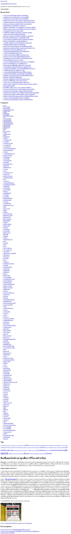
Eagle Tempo (6, 113)
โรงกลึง (44, 453)
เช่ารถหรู (5, 392)
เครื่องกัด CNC (6, 377)
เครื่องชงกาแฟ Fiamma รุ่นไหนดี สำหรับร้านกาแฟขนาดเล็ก (17, 24)
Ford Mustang (6, 114)
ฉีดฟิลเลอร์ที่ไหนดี (7, 198)
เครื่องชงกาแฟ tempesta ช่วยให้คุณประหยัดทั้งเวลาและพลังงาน (18, 36)
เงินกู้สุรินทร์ (6, 387)
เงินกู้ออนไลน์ (6, 389)
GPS (4, 117)
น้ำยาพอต (5, 243)
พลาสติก (7, 450)
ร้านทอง (5, 310)
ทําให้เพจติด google (7, 239)
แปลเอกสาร (6, 420)
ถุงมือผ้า (38, 447)
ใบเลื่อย (5, 433)
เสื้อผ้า (4, 408)
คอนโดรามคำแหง (7, 176)
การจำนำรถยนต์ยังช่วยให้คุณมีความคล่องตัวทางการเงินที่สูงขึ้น (18, 61)
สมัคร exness (6, 337)
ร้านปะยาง (5, 313)
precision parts (6, 127)
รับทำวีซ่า (5, 298)
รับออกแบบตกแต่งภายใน (9, 303)
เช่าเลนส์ (5, 394)
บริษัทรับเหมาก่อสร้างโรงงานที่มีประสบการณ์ (14, 49)
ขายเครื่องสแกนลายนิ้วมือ (53, 445)
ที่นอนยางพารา (7, 232)
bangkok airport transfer (8, 109)
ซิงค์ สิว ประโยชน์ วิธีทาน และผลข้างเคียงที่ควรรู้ (15, 41)
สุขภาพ (5, 356)
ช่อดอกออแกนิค (7, 200)
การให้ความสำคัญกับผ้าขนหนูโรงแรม (12, 53)
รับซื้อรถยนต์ (6, 289)
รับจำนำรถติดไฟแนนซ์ (8, 284)
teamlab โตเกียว (7, 134)
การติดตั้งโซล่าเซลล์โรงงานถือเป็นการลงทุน (14, 70)
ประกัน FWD (6, 268)
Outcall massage (6, 125)
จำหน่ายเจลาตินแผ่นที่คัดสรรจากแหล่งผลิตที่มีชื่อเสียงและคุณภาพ (19, 68)
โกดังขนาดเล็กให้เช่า (8, 423)
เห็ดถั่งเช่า (5, 413)
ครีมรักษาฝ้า (60, 445)
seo (4, 130)
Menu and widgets (4, 9)
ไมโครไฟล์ (48, 453)
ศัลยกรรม (5, 334)
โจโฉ (31, 453)
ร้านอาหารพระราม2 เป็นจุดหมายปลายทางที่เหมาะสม (16, 82)
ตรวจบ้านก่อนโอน (7, 213)
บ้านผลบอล (6, 262)
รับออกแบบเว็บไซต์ (7, 304)
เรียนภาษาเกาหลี (7, 402)
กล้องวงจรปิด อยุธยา (8, 150)
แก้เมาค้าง (5, 416)
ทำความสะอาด (47, 447)
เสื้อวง (4, 411)
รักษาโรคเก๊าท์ (21, 450)
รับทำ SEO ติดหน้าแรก (8, 292)
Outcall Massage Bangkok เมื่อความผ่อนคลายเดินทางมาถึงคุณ (18, 91)
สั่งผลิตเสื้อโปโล (7, 344)
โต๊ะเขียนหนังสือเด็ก (36, 453)
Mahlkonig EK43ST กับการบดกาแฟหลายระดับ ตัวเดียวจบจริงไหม (19, 20)
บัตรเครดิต (5, 258)
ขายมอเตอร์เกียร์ (7, 160)
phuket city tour (6, 126)
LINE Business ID (7, 120)
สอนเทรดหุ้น (6, 342)
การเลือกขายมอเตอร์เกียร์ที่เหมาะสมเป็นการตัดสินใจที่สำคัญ (18, 99)
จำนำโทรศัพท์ (6, 189)
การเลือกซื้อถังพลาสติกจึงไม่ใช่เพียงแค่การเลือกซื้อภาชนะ (17, 67)
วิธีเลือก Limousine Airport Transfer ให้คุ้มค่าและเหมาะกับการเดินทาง (19, 29)
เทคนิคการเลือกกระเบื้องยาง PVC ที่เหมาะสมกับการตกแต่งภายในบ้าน (20, 84)
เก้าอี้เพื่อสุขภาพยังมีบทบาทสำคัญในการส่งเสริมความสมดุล (17, 32)
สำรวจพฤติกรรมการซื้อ (9, 347)
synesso (5, 132)
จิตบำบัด (5, 191)
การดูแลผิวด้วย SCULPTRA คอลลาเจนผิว (13, 30)
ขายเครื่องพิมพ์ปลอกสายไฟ (44, 445)
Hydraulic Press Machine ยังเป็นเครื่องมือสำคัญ (14, 34)
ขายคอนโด (31, 445)
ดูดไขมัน (5, 212)
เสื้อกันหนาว (26, 453)
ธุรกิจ (4, 241)
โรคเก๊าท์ (40, 453)
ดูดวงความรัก (6, 208)
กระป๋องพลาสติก (7, 140)
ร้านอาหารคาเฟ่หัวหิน (8, 318)
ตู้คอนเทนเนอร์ (7, 217)
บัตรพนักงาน (6, 256)
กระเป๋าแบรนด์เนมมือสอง (9, 148)
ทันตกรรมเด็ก (6, 225)
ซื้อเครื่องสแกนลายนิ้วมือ (22, 447)
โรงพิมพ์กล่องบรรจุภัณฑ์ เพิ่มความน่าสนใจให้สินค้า (15, 18)
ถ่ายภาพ (42, 447)
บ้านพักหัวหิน (63, 447)
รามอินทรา (25, 450)
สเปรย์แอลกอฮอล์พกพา (9, 359)
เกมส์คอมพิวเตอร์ (7, 375)
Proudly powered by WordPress (7, 532)
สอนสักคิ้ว (5, 341)
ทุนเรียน (5, 237)
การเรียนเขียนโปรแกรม (9, 153)
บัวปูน (4, 260)
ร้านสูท (5, 315)
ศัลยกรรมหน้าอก (7, 335)
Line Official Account (8, 122)
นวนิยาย (55, 447)
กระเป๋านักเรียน (7, 145)
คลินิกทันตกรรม (7, 167)
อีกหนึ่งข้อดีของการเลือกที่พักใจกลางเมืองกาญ (14, 25)
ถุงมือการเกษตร (34, 447)
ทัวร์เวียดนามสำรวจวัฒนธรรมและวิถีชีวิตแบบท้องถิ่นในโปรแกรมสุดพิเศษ (21, 92)
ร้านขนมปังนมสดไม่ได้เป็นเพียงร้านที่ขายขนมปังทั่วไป (16, 51)
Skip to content (4, 1)
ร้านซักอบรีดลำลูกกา (8, 308)
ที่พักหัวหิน (52, 447)
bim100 (5, 112)
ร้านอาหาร (6, 317)
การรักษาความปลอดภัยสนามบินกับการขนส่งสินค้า (15, 15)
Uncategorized (6, 136)
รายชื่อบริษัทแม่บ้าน (8, 320)
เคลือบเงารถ (6, 385)
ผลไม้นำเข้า (6, 272)
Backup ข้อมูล (6, 108)
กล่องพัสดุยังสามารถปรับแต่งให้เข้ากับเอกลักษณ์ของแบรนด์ (17, 58)
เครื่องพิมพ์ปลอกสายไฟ (12, 453)
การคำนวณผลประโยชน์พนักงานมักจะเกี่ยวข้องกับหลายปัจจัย (18, 39)
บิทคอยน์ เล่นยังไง (7, 267)
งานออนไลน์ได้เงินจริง (8, 183)
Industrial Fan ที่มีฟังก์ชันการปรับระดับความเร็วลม (15, 80)
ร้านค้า (5, 306)
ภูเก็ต (11, 450)
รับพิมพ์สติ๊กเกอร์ (7, 301)
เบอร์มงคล (5, 399)
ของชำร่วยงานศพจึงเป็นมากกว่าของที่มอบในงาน (15, 63)
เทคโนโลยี (6, 397)
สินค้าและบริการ (7, 353)
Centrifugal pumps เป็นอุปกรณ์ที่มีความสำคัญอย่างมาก (16, 55)
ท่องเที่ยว (5, 222)
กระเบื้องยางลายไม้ (8, 143)
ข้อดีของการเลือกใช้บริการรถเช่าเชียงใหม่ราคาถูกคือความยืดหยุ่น (19, 27)
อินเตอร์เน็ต (6, 371)
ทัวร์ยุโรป (5, 227)
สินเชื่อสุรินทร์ (6, 354)
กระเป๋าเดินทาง (7, 146)
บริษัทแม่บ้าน (6, 255)
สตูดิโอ (36, 450)
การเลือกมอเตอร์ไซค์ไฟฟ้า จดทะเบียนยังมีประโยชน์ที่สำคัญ (17, 73)
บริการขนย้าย (59, 447)
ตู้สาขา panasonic (7, 219)
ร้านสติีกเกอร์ (29, 450)
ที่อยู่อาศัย (5, 236)
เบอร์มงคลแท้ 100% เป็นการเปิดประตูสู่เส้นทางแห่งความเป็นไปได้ (19, 94)
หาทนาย (5, 366)
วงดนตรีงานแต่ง (7, 327)
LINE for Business (7, 121)
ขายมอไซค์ (6, 162)
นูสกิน (4, 244)
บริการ (5, 246)
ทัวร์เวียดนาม (6, 229)
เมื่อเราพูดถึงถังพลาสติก (9, 85)
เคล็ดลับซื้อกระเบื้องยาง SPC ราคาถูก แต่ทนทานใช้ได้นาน (17, 87)
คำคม (4, 179)
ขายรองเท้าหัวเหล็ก (36, 445)
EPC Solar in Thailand (10, 445)
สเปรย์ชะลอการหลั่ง (8, 358)
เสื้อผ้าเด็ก (5, 409)
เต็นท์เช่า (5, 396)
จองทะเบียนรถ (6, 188)
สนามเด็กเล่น (41, 450)
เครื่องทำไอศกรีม (7, 378)
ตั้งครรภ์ (30, 447)
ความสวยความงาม (8, 172)
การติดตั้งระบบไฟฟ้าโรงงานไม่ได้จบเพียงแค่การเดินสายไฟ (17, 42)
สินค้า (4, 349)
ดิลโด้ (4, 207)
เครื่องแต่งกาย (6, 383)
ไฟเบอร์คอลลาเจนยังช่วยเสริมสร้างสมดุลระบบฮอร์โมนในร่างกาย (19, 48)
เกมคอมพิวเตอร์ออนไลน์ (57, 450)
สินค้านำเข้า (6, 351)
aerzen (4, 105)
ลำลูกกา (33, 450)
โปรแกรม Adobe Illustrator (9, 425)
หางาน (5, 365)
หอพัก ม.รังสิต (6, 361)
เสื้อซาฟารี (5, 406)
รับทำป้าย (5, 296)
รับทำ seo (5, 291)
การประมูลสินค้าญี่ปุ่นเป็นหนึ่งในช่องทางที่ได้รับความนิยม (17, 72)
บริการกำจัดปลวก (7, 248)
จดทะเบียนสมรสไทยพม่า (9, 184)
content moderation (4, 445)
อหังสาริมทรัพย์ (7, 370)
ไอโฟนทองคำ (6, 437)
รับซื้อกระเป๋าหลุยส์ (7, 287)
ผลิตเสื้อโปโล (6, 270)
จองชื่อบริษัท (6, 186)
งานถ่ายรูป (63, 445)
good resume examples (8, 116)
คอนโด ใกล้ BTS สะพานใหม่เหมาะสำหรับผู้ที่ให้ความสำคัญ (17, 46)
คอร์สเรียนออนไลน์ (8, 177)
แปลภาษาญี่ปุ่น (7, 418)
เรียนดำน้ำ (5, 401)
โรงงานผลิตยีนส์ (7, 426)
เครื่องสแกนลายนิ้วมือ (19, 453)
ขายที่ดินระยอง (7, 157)
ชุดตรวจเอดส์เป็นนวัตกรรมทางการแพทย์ (13, 60)
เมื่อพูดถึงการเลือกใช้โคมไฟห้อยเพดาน (12, 77)
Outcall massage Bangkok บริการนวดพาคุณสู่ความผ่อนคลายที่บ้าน (19, 89)
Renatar (5, 128)
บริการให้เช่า (6, 251)
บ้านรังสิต (5, 265)
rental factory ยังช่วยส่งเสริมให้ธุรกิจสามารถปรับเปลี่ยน (16, 97)
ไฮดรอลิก (5, 438)
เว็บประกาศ (6, 404)
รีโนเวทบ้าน (6, 322)
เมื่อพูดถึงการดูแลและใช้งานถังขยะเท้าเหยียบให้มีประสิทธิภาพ (18, 75)
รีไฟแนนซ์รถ (6, 323)
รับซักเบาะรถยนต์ (7, 286)
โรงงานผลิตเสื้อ (7, 428)
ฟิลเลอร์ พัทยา (6, 275)
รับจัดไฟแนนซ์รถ (7, 282)
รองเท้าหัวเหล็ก (15, 450)
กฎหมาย (5, 138)
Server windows (6, 131)
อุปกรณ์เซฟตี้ (6, 373)
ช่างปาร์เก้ (5, 201)
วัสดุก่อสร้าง (6, 329)
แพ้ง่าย (5, 421)
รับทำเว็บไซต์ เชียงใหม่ (8, 299)
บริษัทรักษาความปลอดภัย (9, 253)
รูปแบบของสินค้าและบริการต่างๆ (9, 3)
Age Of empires (6, 106)
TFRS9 (5, 135)
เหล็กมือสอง (6, 414)
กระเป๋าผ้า (26, 445)
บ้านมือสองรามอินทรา (8, 263)
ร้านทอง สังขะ (6, 311)
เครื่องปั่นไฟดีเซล (7, 380)
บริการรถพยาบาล (7, 250)
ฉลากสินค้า (6, 195)
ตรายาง (27, 447)
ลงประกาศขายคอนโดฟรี (9, 325)
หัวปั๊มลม (5, 363)
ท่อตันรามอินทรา (7, 224)
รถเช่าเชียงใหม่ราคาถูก (9, 279)
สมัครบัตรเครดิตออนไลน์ (9, 339)
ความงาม (5, 169)
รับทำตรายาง (6, 294)
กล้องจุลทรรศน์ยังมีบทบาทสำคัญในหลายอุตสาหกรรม (16, 79)
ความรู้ (5, 170)
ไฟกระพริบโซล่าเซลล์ (8, 435)
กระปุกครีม (6, 141)
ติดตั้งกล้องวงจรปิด (7, 215)
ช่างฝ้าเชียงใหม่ (7, 203)
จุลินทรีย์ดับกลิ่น (7, 193)
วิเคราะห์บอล (6, 332)
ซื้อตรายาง (10, 447)
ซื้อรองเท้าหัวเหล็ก (15, 447)
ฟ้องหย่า (5, 274)
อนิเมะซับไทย (6, 368)
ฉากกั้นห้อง (6, 196)
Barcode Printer (6, 111)
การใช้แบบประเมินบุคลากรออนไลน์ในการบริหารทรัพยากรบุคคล (19, 22)
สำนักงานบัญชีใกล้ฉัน (8, 346)
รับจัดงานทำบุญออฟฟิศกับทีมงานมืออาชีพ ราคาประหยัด (17, 65)
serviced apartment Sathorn (18, 445)
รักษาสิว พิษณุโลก (7, 280)
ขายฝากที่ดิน (6, 158)
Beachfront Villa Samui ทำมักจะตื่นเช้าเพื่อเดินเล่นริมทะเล (16, 56)
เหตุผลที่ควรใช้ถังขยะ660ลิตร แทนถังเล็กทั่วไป (14, 44)
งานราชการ (6, 181)
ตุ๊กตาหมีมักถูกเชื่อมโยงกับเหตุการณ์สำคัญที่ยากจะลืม (16, 37)
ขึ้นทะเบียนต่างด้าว (7, 164)
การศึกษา (5, 152)
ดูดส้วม (5, 210)
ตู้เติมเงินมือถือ (6, 220)
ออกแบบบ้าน (47, 450)
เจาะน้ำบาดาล (6, 390)
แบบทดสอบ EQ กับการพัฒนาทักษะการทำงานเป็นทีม (16, 17)
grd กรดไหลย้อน (7, 118)
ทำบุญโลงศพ (6, 231)
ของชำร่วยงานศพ (7, 155)
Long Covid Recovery (8, 123)
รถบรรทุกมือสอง (7, 277)
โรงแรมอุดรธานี (7, 432)
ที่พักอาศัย (5, 234)
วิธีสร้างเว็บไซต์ (7, 330)
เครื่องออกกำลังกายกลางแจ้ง (10, 382)
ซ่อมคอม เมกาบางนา (8, 205)
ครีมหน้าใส (6, 165)
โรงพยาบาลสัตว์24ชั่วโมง (9, 430)
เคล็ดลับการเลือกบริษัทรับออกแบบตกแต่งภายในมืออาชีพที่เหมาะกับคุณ (20, 96)
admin (20, 523)
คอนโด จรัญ (6, 174)
